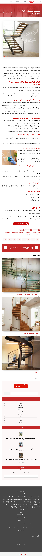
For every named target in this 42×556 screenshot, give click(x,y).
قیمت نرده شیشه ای (27, 232)
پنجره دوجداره (20, 411)
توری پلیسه (20, 418)
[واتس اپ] (33, 536)
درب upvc (20, 422)
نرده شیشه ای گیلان (36, 234)
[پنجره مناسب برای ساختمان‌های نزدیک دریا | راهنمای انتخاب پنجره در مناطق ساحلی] (21, 455)
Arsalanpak (35, 230)
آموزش (37, 296)
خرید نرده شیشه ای (34, 232)
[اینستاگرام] (38, 536)
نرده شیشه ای (21, 232)
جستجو (7, 393)
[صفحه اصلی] (18, 12)
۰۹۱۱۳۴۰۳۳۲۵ (19, 517)
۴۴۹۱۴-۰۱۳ (19, 520)
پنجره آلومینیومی (20, 409)
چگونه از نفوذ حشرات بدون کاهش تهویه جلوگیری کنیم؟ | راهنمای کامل (21, 438)
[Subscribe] (5, 476)
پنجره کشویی (20, 416)
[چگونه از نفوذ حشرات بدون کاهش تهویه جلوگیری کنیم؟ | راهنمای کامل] (21, 434)
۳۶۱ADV (24, 544)
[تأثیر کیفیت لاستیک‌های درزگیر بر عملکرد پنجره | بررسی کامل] (21, 444)
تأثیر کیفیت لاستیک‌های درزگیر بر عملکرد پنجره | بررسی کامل (21, 449)
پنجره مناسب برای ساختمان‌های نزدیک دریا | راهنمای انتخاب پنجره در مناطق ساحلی (21, 460)
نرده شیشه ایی (30, 234)
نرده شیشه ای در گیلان (15, 232)
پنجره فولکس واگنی (20, 414)
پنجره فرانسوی (20, 413)
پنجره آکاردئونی (20, 407)
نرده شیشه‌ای (38, 73)
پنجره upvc (20, 405)
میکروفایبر (21, 153)
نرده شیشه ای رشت (7, 232)
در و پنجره (20, 230)
